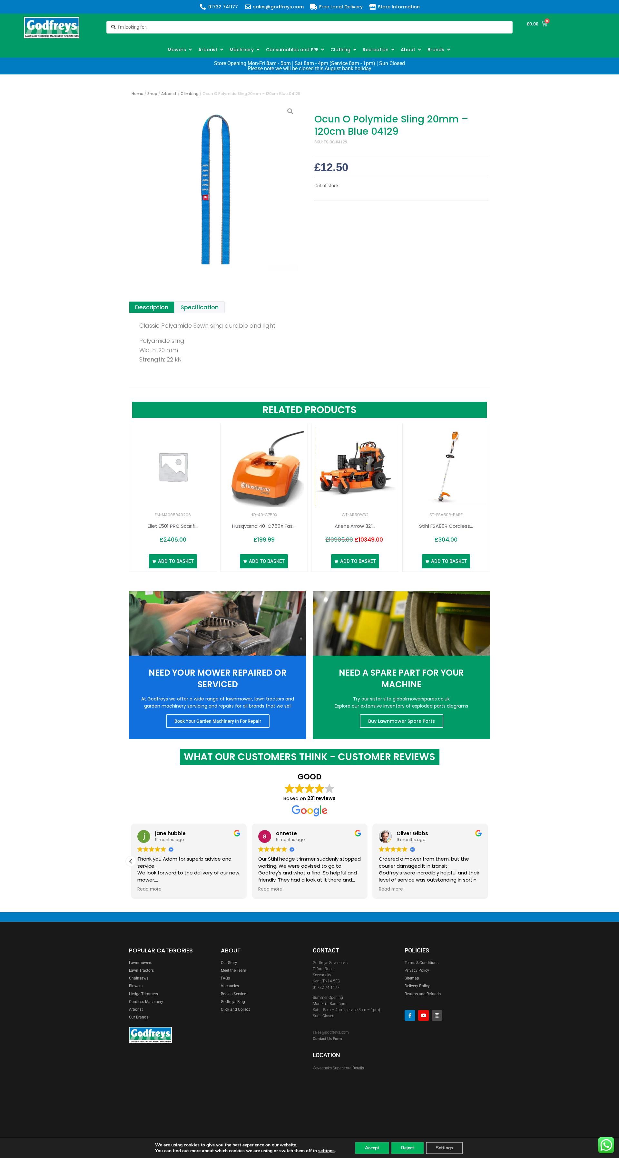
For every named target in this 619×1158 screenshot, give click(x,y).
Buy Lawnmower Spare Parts (401, 721)
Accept (372, 1148)
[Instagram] (437, 1015)
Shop (152, 93)
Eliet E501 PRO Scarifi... (173, 526)
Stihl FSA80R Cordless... (446, 526)
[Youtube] (423, 1015)
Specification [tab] (200, 307)
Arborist (169, 93)
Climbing (190, 93)
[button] (180, 49)
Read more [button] (149, 889)
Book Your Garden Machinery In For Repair (217, 721)
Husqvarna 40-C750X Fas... (264, 526)
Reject (407, 1148)
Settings (444, 1148)
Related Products (309, 410)
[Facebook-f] (410, 1015)
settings (326, 1151)
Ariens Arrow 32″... (355, 526)
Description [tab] (151, 307)
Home (137, 93)
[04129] (214, 187)
